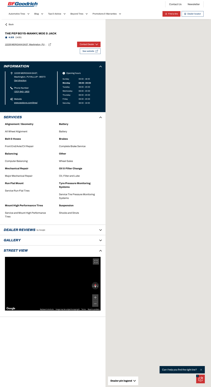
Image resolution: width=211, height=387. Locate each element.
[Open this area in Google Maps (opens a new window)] (11, 309)
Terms (83, 309)
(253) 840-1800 (21, 92)
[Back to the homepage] (22, 4)
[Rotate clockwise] (98, 285)
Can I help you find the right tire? (179, 369)
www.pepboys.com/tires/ (26, 103)
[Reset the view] (95, 285)
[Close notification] (201, 370)
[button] (197, 376)
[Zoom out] (95, 304)
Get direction (20, 80)
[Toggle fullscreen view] (96, 261)
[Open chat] (200, 379)
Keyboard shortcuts (47, 309)
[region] (53, 284)
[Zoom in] (95, 297)
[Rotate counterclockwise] (93, 285)
